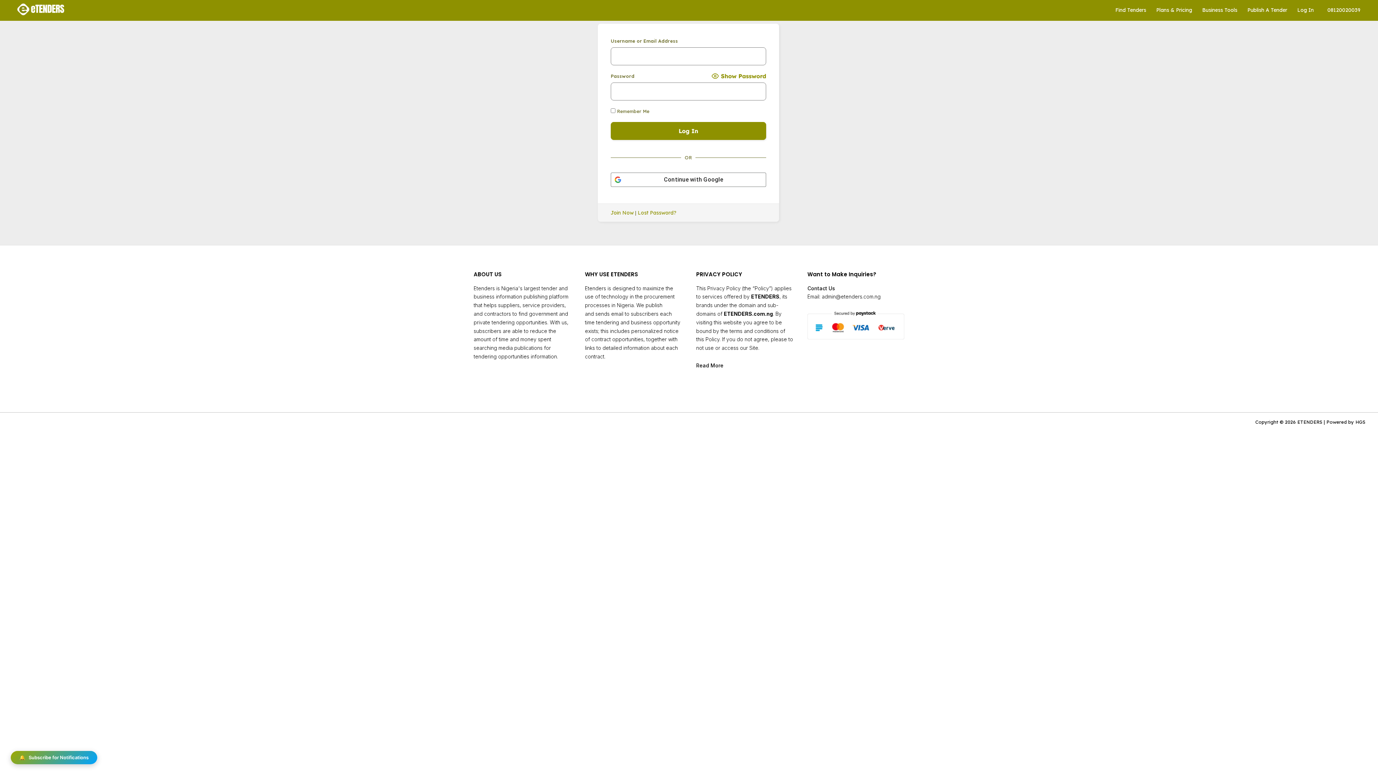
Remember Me (632, 111)
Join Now (622, 213)
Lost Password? (657, 213)
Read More (709, 365)
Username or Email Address (644, 41)
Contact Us (821, 288)
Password (622, 76)
